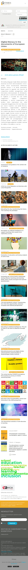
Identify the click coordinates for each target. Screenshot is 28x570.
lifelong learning (18, 465)
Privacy (4, 523)
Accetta (9, 566)
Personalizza (15, 566)
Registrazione (23, 20)
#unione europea (6, 127)
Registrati (12, 523)
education (11, 462)
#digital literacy (5, 129)
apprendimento (14, 474)
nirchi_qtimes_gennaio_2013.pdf (14, 75)
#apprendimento (17, 129)
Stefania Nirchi (20, 51)
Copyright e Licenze (6, 551)
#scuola (15, 127)
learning (9, 471)
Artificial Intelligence (7, 467)
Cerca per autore (7, 13)
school (6, 460)
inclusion (11, 475)
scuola (5, 465)
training (16, 470)
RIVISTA (3, 31)
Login (24, 22)
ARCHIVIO (10, 31)
